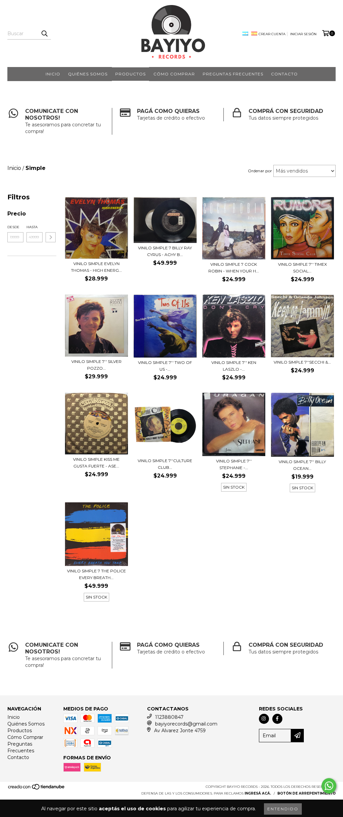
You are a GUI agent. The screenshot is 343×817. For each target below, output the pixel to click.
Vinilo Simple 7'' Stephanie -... (234, 464)
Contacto (284, 73)
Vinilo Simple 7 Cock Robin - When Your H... (233, 267)
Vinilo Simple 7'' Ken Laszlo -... (233, 366)
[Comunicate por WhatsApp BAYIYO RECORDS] (329, 786)
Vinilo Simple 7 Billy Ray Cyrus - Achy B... (165, 251)
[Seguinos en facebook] (277, 719)
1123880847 (169, 717)
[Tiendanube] (36, 789)
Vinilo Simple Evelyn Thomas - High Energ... (96, 267)
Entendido (282, 808)
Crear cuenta (272, 34)
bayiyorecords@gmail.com (186, 724)
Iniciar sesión (303, 34)
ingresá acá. (258, 793)
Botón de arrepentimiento (306, 793)
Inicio (53, 73)
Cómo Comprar (174, 73)
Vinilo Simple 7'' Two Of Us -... (165, 366)
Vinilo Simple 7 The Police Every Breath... (96, 574)
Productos (130, 73)
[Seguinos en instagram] (264, 719)
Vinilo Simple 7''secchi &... (302, 362)
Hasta (32, 227)
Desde (13, 227)
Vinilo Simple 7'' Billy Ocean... (302, 465)
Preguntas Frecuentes (233, 73)
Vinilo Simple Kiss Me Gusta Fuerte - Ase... (96, 462)
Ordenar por (260, 170)
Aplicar (51, 237)
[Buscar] (44, 33)
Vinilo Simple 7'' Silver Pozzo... (96, 365)
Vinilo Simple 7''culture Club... (165, 464)
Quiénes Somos (88, 73)
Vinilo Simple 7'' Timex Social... (302, 267)
